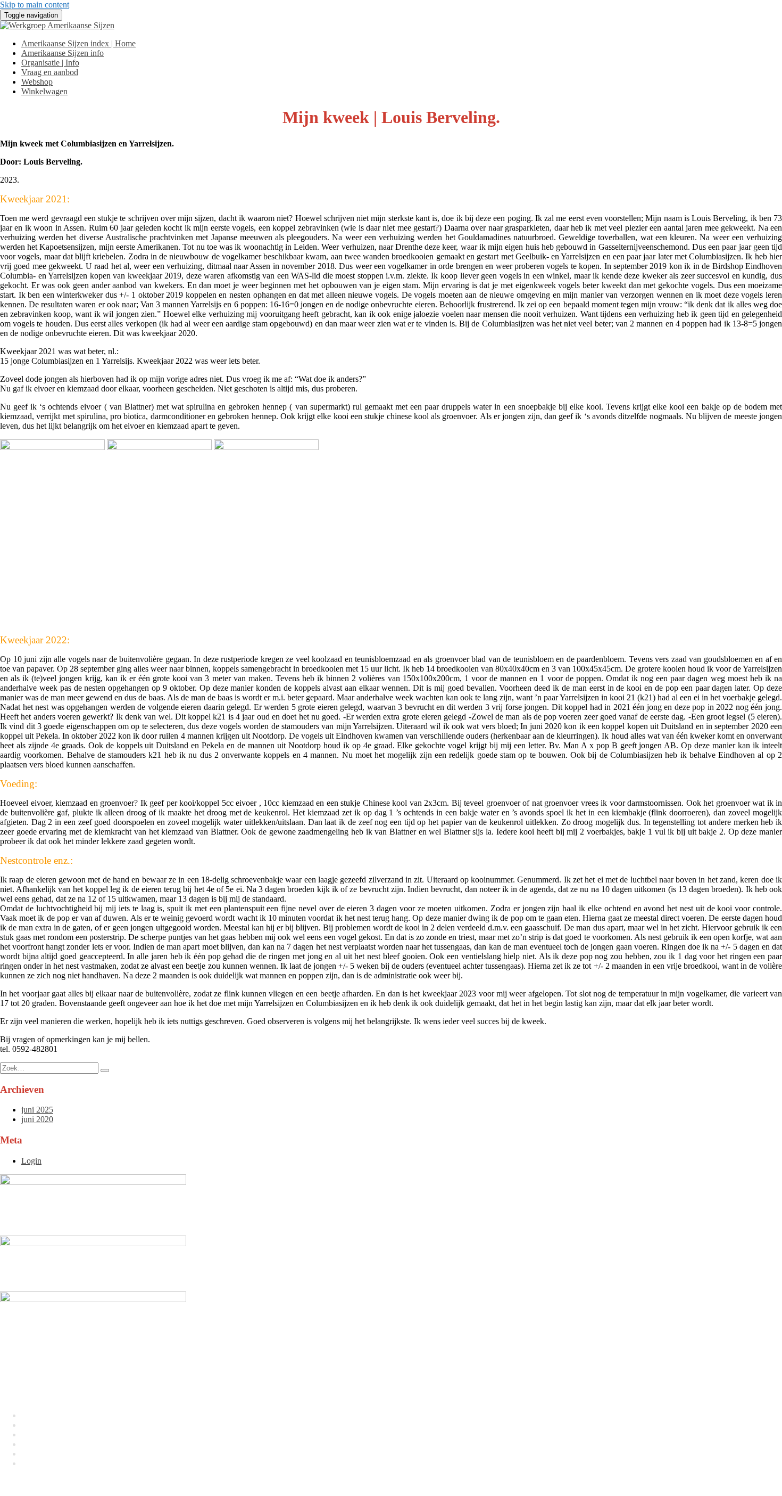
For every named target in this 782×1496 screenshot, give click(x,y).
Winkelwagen (44, 91)
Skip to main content (34, 4)
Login (31, 1160)
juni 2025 (37, 1109)
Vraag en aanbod (49, 72)
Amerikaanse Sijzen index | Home (78, 43)
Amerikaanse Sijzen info (62, 53)
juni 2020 (37, 1119)
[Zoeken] (105, 1070)
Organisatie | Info (50, 62)
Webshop (37, 81)
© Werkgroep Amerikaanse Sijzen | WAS (69, 1481)
